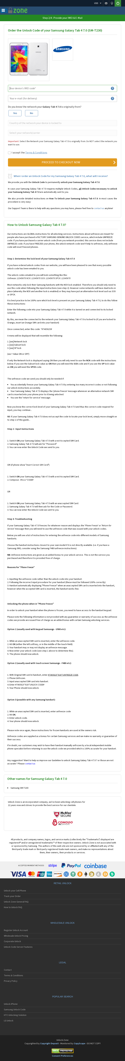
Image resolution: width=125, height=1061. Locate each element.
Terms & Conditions (36, 152)
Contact (8, 970)
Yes (15, 113)
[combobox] (62, 123)
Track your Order (12, 896)
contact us (99, 208)
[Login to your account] (118, 3)
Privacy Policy (10, 981)
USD (96, 3)
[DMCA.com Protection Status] (62, 1051)
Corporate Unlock (12, 941)
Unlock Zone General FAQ (16, 901)
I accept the (29, 152)
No (31, 113)
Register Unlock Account (16, 930)
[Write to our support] (106, 3)
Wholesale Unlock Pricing (16, 936)
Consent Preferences (62, 1056)
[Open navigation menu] (3, 11)
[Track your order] (112, 3)
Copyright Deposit (49, 1043)
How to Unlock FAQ (13, 907)
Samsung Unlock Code (15, 1009)
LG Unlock (8, 1020)
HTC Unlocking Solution (15, 1015)
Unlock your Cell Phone (15, 890)
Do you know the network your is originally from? (44, 106)
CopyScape (79, 1043)
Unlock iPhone (11, 1004)
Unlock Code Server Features (18, 947)
